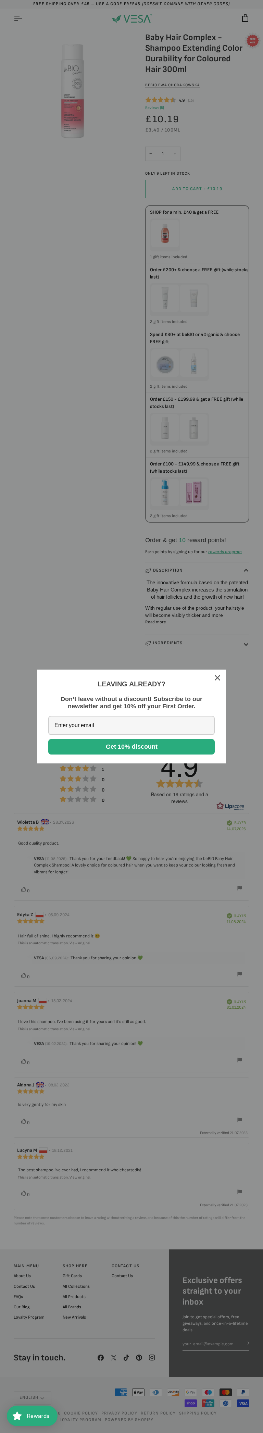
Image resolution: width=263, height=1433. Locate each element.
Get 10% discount (132, 746)
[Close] (217, 678)
